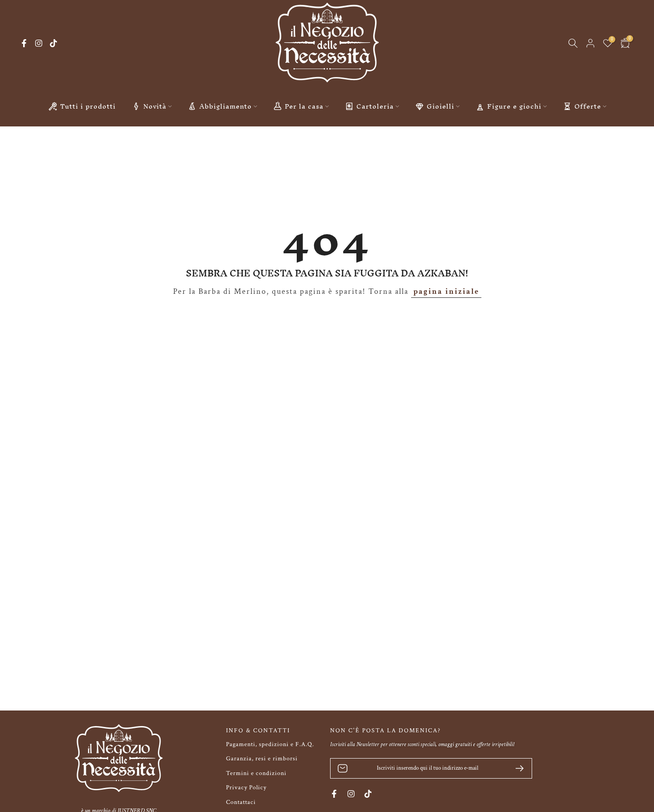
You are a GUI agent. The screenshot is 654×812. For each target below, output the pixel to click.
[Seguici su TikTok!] (53, 43)
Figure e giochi (514, 106)
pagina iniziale (446, 291)
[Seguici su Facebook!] (24, 43)
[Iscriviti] (516, 768)
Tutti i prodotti (88, 106)
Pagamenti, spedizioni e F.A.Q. (270, 744)
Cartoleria (375, 106)
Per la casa (304, 106)
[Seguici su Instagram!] (39, 43)
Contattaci (241, 802)
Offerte (587, 106)
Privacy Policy (246, 788)
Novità (154, 106)
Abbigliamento (225, 106)
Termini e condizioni (256, 773)
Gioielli (440, 106)
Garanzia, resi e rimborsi (262, 759)
